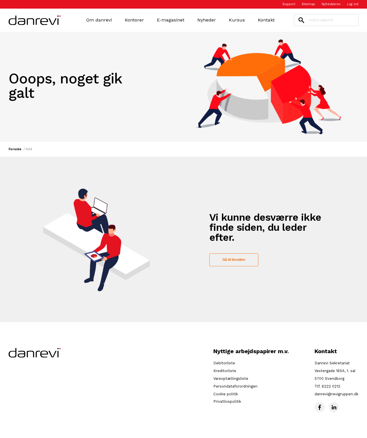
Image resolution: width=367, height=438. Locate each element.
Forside (15, 149)
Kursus (237, 20)
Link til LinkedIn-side (334, 407)
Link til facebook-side (320, 407)
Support (288, 4)
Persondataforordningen (235, 386)
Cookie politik (225, 394)
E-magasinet (170, 20)
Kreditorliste (224, 371)
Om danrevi (99, 20)
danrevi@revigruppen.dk (336, 394)
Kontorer (134, 20)
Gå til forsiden (233, 260)
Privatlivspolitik (227, 401)
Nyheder (206, 20)
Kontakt (266, 20)
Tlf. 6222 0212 (327, 386)
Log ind (352, 4)
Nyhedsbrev (331, 4)
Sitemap (308, 4)
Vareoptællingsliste (230, 378)
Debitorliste (224, 363)
